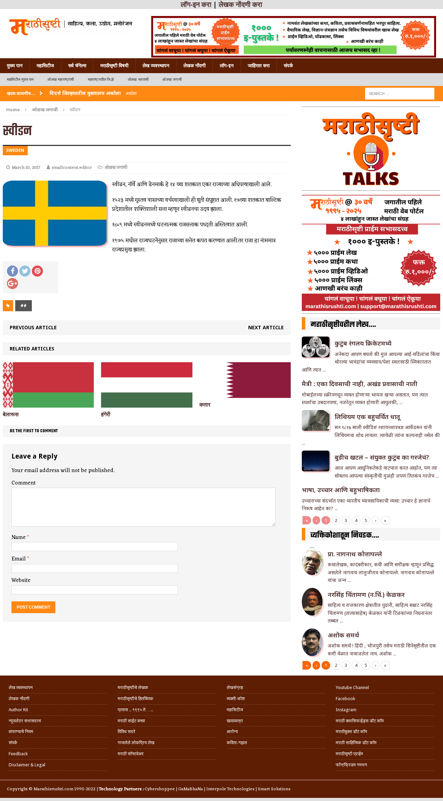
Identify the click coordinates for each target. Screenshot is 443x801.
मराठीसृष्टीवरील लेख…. (343, 325)
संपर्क (288, 65)
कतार (204, 404)
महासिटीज (45, 65)
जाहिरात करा (259, 65)
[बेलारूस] (48, 403)
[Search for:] (399, 93)
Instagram (346, 709)
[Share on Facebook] (12, 271)
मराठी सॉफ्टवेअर (131, 753)
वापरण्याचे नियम (21, 731)
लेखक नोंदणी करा (240, 4)
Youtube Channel (352, 687)
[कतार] (244, 394)
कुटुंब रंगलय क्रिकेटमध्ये (363, 343)
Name (19, 537)
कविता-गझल (237, 742)
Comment (23, 483)
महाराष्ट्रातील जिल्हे (101, 79)
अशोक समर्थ (343, 635)
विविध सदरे (126, 731)
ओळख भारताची (138, 79)
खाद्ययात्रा (235, 720)
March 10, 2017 (26, 168)
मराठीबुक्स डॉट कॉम (351, 731)
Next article (266, 327)
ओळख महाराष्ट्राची (60, 79)
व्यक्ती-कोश (236, 698)
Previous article (33, 327)
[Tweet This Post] (24, 271)
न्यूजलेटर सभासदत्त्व (25, 720)
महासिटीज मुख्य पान (20, 79)
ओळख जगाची (171, 79)
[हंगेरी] (146, 403)
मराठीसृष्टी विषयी (114, 65)
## (23, 305)
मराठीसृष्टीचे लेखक (133, 687)
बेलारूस (11, 414)
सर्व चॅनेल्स (77, 65)
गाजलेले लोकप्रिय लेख (136, 742)
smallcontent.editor (72, 168)
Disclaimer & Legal (27, 764)
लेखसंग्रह (235, 687)
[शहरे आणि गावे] (70, 26)
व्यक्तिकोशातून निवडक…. (344, 535)
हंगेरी (105, 414)
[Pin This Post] (37, 271)
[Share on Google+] (12, 283)
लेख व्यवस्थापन (156, 65)
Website (20, 580)
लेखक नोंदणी (194, 65)
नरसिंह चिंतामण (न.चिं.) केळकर (366, 594)
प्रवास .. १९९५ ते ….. (135, 709)
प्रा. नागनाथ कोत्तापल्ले (355, 554)
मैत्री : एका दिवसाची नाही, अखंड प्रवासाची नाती (359, 384)
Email (19, 559)
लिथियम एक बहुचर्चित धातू (367, 416)
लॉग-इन (227, 65)
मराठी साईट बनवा (131, 720)
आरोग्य (232, 731)
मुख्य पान (14, 65)
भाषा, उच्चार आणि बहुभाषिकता (341, 490)
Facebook (345, 698)
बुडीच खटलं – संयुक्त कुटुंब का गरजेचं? (382, 457)
